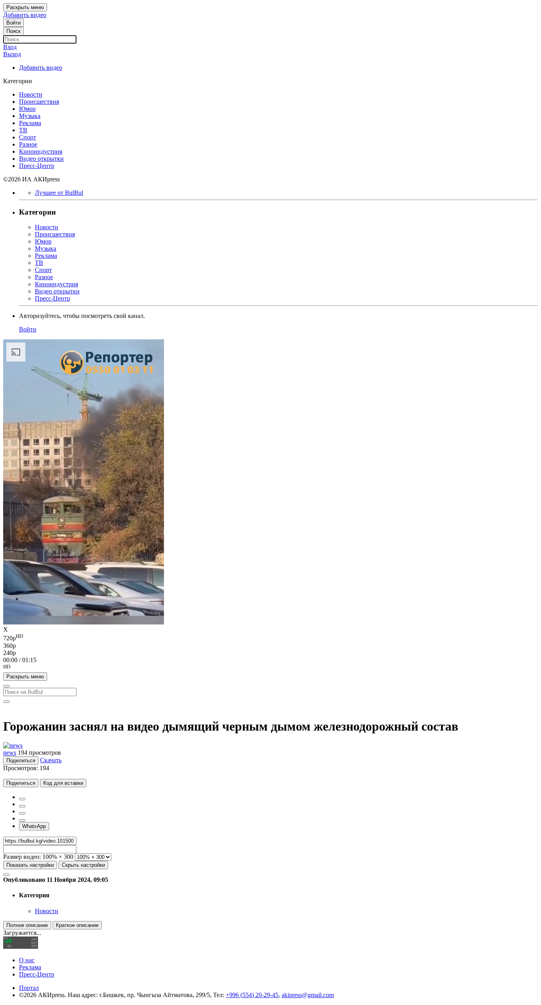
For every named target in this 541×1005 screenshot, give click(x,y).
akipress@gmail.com (308, 995)
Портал (29, 987)
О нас (26, 960)
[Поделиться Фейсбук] (22, 799)
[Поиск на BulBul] (6, 686)
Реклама (30, 967)
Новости (46, 911)
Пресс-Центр (36, 974)
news (9, 752)
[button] (270, 668)
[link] (13, 23)
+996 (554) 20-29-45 (252, 995)
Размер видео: (22, 856)
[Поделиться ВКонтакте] (22, 820)
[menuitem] (270, 637)
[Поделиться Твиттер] (22, 806)
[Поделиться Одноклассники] (22, 813)
